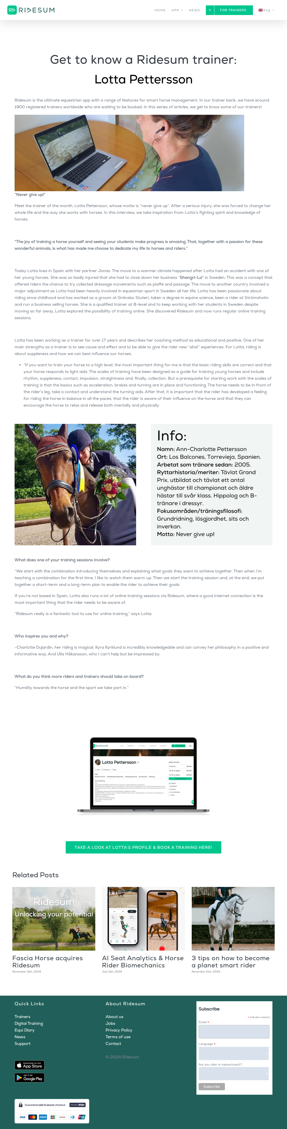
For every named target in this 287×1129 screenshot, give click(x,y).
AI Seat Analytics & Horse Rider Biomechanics (143, 961)
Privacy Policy (119, 1030)
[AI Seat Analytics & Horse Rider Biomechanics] (143, 918)
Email (204, 1022)
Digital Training (29, 1023)
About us (114, 1016)
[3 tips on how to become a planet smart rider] (233, 918)
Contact (113, 1043)
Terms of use (118, 1036)
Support (22, 1043)
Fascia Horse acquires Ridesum (47, 961)
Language (207, 1044)
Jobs (110, 1023)
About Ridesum (126, 1004)
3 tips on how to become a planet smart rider (231, 961)
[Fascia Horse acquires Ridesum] (53, 918)
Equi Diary (25, 1030)
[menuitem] (267, 10)
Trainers (22, 1016)
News (20, 1036)
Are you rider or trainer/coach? (220, 1064)
